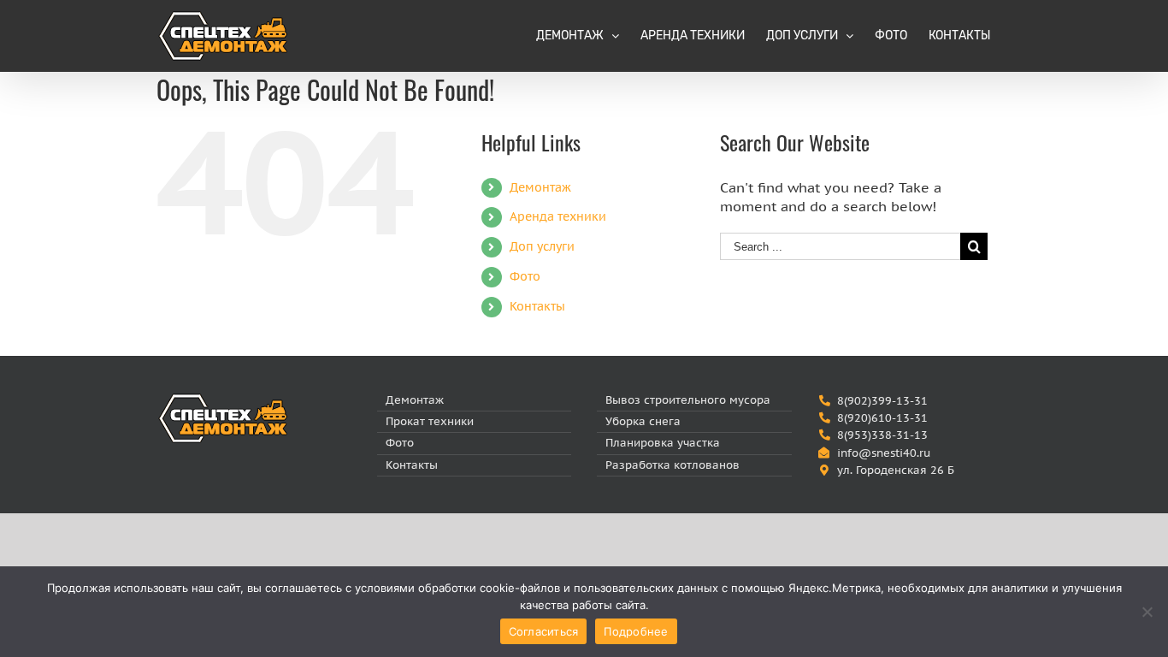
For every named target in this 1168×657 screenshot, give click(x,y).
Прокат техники (430, 421)
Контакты (537, 306)
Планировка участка (662, 442)
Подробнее (636, 631)
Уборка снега (643, 421)
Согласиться (544, 631)
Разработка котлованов (672, 465)
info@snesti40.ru (883, 453)
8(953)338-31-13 (882, 435)
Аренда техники (558, 216)
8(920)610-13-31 (882, 418)
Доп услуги (542, 246)
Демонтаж (540, 187)
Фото (525, 276)
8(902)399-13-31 (882, 401)
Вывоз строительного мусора (687, 400)
